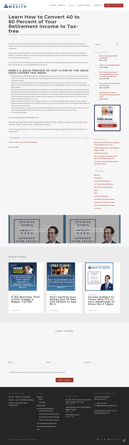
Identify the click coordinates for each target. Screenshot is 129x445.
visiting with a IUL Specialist (24, 117)
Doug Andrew (14, 34)
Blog (72, 5)
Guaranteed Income (57, 34)
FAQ (95, 193)
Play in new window (22, 142)
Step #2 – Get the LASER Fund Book (21, 400)
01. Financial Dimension (44, 34)
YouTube (97, 208)
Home (53, 5)
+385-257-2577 (101, 403)
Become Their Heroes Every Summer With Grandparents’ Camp (107, 144)
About (62, 5)
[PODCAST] (34, 34)
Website (88, 362)
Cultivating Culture (101, 153)
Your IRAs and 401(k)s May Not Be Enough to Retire (106, 163)
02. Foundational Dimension (104, 184)
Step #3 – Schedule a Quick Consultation (17, 404)
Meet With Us (113, 5)
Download (33, 142)
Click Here (83, 122)
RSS (17, 147)
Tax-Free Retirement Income (72, 34)
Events (98, 5)
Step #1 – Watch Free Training (19, 397)
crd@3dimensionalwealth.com (106, 405)
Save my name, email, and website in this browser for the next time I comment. (37, 372)
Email (49, 362)
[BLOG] (96, 175)
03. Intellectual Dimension (103, 187)
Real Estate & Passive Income (104, 202)
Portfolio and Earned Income (104, 199)
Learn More (83, 5)
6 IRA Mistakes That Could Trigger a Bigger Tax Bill (107, 149)
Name (10, 362)
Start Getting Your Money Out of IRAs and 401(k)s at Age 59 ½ (106, 157)
